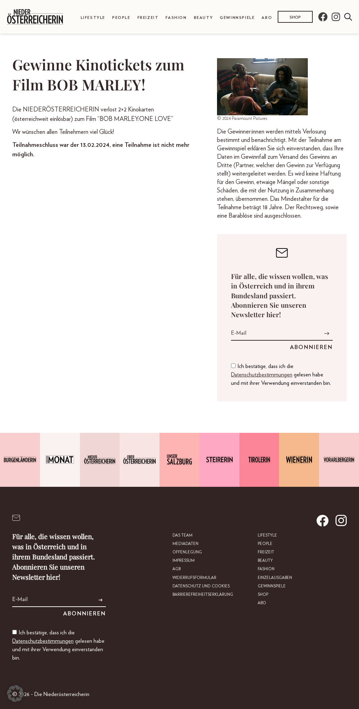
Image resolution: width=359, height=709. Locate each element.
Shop (295, 17)
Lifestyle (93, 18)
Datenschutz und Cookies (201, 586)
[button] (15, 693)
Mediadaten (185, 544)
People (121, 18)
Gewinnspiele (237, 18)
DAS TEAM (182, 535)
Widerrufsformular (194, 578)
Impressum (183, 561)
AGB (176, 569)
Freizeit (148, 18)
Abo (267, 18)
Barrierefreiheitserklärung (202, 594)
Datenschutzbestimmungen (261, 374)
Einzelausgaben (275, 578)
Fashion (176, 18)
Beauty (203, 18)
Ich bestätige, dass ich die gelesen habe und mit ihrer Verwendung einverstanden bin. (281, 374)
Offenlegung (187, 552)
